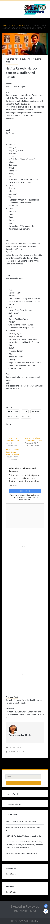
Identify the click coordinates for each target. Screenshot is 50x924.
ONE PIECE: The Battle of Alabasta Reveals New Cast (24, 836)
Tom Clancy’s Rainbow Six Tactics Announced (21, 821)
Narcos (12, 752)
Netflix (20, 752)
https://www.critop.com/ (24, 921)
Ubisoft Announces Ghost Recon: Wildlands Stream (13, 452)
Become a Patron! (12, 794)
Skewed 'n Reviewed (25, 906)
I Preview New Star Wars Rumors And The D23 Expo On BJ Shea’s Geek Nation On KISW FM (25, 715)
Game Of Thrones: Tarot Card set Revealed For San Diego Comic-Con (24, 701)
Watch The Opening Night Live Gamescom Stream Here (23, 828)
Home (5, 25)
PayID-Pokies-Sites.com (14, 804)
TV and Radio (17, 25)
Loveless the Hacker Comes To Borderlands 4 (21, 853)
